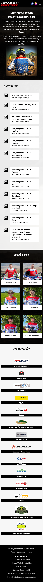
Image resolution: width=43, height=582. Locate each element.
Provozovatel (21, 556)
